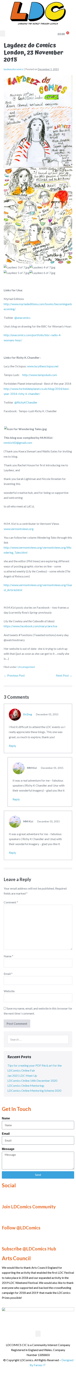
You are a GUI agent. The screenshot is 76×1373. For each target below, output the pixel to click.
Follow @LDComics (21, 1227)
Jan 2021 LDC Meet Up (22, 1075)
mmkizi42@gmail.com (18, 442)
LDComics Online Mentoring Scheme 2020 (34, 1090)
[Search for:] (38, 1039)
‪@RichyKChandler (25, 402)
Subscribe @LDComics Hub (29, 1248)
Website (9, 991)
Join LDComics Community (29, 1206)
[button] (2, 33)
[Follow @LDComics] (6, 1217)
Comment (11, 902)
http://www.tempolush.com (39, 375)
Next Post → (64, 675)
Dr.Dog (27, 714)
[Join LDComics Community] (6, 1196)
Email (8, 973)
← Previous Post (14, 675)
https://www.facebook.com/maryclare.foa (30, 626)
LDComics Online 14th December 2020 (32, 1080)
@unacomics (22, 317)
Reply (12, 745)
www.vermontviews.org (19, 529)
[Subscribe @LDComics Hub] (6, 1238)
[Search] (64, 1039)
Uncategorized (26, 666)
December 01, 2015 (46, 714)
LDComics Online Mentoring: (25, 1085)
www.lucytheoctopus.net (42, 366)
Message (8, 1149)
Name (8, 956)
